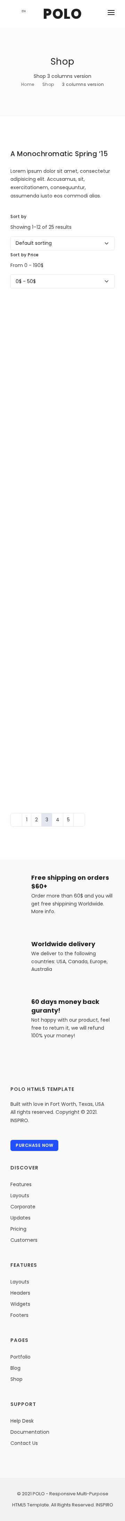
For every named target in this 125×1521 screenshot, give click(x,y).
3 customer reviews (92, 384)
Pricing (18, 1228)
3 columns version (83, 84)
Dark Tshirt (28, 649)
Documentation (29, 1432)
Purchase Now (34, 1145)
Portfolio (20, 1356)
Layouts (19, 1195)
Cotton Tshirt (32, 484)
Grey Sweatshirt (37, 539)
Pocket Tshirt (32, 594)
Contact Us (24, 1443)
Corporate (22, 1206)
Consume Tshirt (36, 375)
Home (27, 84)
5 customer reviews (92, 494)
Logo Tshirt (28, 430)
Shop (48, 84)
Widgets (20, 1304)
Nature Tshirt (31, 704)
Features (21, 1184)
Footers (19, 1315)
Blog (15, 1368)
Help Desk (22, 1420)
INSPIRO (104, 1505)
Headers (20, 1292)
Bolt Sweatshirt (35, 320)
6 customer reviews (92, 330)
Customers (24, 1240)
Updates (20, 1217)
